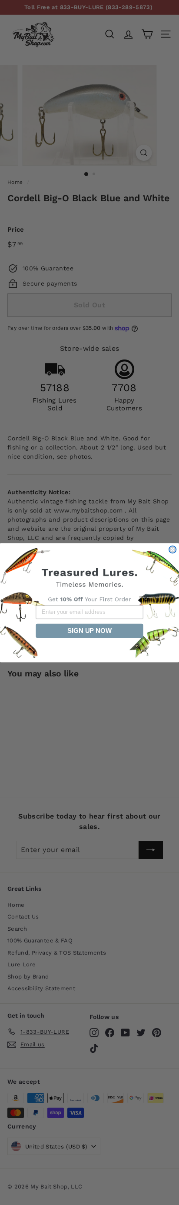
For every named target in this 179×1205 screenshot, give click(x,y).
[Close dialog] (172, 549)
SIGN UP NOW (89, 630)
